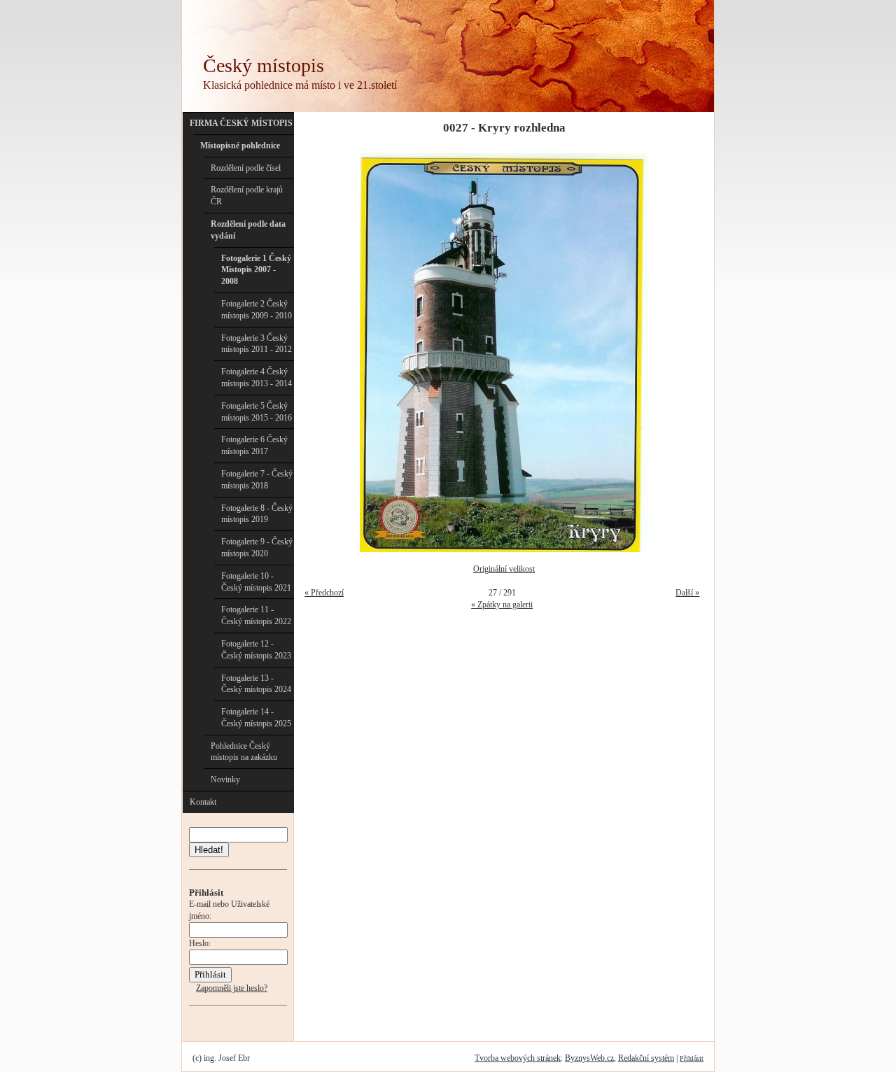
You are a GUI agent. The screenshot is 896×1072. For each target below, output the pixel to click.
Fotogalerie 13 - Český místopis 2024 (256, 684)
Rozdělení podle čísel (246, 168)
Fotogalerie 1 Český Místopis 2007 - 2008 (256, 270)
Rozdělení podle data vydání (248, 230)
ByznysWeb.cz (589, 1058)
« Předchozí (324, 593)
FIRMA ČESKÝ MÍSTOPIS (241, 123)
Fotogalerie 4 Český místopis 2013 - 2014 (256, 377)
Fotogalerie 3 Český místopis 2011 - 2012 (256, 344)
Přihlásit (692, 1058)
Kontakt (203, 802)
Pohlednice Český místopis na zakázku (244, 752)
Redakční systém (646, 1058)
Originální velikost (504, 569)
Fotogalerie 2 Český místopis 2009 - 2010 (256, 309)
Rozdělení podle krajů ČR (247, 195)
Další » (687, 593)
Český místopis (263, 65)
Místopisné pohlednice (240, 145)
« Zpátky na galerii (502, 604)
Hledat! (209, 850)
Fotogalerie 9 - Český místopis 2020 (257, 547)
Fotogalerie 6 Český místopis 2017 (254, 445)
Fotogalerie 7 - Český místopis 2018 (257, 480)
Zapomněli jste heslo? (231, 988)
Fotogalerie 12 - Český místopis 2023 (256, 650)
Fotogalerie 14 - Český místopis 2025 (256, 717)
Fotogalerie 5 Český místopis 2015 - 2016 (256, 412)
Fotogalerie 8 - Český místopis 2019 (257, 514)
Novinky (225, 779)
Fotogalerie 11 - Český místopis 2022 (256, 615)
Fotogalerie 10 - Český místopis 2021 (256, 582)
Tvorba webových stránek (518, 1058)
